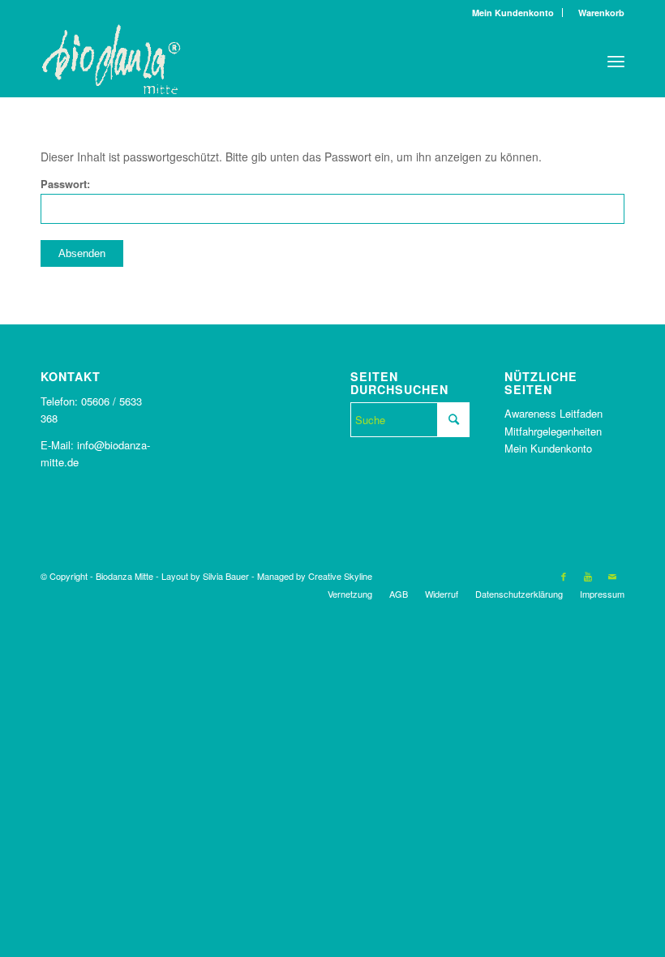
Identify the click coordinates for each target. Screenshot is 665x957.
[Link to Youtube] (588, 576)
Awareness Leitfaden (553, 413)
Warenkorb (597, 12)
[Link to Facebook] (563, 576)
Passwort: (65, 184)
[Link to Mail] (612, 576)
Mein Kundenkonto (513, 12)
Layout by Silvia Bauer (205, 575)
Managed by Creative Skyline (314, 575)
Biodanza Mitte (124, 575)
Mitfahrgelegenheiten (553, 431)
